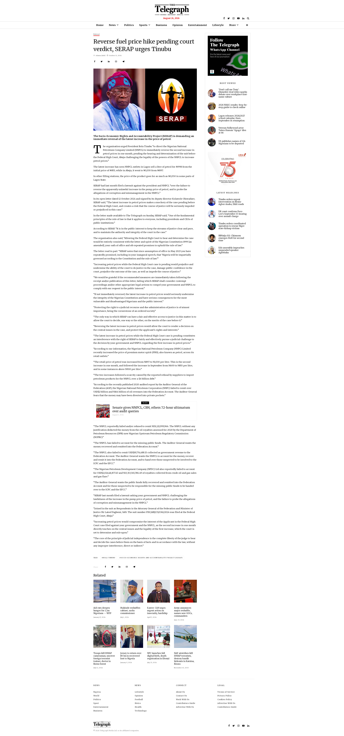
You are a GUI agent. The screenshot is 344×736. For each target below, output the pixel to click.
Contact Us (181, 696)
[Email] (116, 61)
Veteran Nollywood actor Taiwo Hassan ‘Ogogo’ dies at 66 (232, 130)
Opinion (177, 25)
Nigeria (97, 692)
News (112, 25)
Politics (129, 25)
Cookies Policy (224, 699)
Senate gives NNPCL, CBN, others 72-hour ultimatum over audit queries (151, 409)
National (96, 34)
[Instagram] (233, 18)
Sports (143, 25)
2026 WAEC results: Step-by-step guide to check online (233, 106)
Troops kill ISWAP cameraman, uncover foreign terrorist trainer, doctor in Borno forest (104, 658)
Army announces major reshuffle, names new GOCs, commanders (183, 612)
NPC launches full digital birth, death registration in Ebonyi (158, 656)
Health (138, 707)
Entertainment (197, 25)
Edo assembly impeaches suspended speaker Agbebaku (231, 250)
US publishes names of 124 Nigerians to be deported (231, 142)
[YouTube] (238, 18)
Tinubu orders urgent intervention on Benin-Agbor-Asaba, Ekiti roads (231, 201)
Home (99, 25)
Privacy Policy (224, 696)
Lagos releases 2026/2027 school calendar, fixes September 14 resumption (231, 118)
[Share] (94, 61)
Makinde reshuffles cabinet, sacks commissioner (130, 611)
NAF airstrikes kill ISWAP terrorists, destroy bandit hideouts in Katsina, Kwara (184, 658)
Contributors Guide (185, 703)
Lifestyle (218, 25)
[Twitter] (228, 18)
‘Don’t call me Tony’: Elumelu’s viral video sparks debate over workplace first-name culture (233, 93)
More (232, 25)
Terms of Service (226, 692)
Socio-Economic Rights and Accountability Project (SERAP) (152, 558)
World (96, 696)
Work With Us (182, 699)
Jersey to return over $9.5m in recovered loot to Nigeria (130, 656)
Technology (141, 711)
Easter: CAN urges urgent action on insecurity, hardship (157, 611)
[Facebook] (224, 18)
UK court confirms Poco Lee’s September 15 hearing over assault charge (232, 214)
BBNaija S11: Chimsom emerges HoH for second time (231, 238)
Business (161, 25)
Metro (138, 703)
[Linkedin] (243, 18)
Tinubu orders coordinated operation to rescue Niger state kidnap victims (232, 226)
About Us (180, 692)
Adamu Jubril (100, 55)
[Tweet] (102, 61)
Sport (96, 703)
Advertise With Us (185, 707)
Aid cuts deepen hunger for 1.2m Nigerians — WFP (102, 611)
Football (139, 699)
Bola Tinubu (109, 558)
